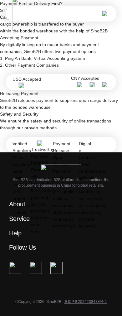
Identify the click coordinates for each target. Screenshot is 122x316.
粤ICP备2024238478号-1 (85, 302)
